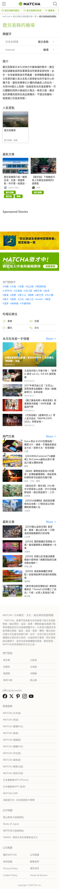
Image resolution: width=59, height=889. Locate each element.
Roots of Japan (11, 823)
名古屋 (30, 286)
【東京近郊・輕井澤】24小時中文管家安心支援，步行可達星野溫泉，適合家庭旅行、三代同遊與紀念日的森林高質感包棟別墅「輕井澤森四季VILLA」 (40, 492)
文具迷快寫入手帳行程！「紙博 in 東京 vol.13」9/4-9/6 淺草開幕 (40, 374)
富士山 (22, 295)
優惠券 (51, 10)
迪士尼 (30, 299)
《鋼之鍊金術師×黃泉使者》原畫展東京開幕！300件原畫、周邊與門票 (40, 403)
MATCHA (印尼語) (12, 753)
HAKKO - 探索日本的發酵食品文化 (20, 837)
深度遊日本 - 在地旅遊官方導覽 (19, 799)
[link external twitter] (12, 697)
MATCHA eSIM (10, 793)
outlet (40, 299)
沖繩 (6, 286)
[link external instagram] (25, 697)
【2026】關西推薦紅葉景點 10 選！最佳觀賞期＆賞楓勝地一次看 (40, 545)
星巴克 (40, 295)
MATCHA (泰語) (11, 733)
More (50, 338)
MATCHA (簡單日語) (13, 766)
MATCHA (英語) (11, 719)
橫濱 (6, 295)
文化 (36, 327)
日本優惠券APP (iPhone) (16, 779)
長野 (13, 295)
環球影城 (41, 286)
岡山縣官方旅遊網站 (13, 817)
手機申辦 (25, 303)
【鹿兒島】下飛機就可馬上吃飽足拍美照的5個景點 (43, 180)
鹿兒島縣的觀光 (12, 10)
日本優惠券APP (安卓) (14, 786)
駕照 (13, 299)
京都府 (6, 666)
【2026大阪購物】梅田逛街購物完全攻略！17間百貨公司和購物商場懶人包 (39, 504)
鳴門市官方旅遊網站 (13, 830)
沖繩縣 (33, 673)
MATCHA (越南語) (12, 759)
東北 (6, 299)
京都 (21, 286)
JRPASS (8, 290)
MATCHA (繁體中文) (13, 726)
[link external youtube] (32, 697)
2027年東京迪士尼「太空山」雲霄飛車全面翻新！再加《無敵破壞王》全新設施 (40, 388)
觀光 (10, 327)
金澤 (47, 290)
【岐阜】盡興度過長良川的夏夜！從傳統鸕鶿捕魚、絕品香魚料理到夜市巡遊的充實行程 (40, 474)
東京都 (6, 660)
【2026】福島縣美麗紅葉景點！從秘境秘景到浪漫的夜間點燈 (40, 574)
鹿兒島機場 (10, 130)
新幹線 (14, 303)
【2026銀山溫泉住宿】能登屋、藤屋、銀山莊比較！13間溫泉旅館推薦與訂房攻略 (39, 530)
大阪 (13, 286)
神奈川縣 (7, 680)
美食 (10, 321)
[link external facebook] (6, 697)
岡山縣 (33, 680)
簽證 (48, 299)
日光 (21, 299)
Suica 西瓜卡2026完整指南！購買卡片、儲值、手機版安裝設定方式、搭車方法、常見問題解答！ (40, 445)
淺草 (6, 303)
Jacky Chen (13, 187)
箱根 (31, 295)
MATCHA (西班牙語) (13, 773)
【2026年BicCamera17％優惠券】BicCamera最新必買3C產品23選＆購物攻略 (39, 459)
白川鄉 (49, 295)
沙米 (38, 187)
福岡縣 (6, 673)
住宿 (36, 321)
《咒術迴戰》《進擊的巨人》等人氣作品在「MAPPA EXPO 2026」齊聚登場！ (39, 418)
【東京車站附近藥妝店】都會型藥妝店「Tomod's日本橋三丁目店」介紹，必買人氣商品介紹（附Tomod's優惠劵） (40, 590)
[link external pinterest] (19, 697)
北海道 (18, 290)
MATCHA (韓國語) (12, 739)
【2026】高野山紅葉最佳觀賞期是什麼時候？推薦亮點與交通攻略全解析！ (40, 559)
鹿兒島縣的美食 (33, 10)
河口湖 (28, 290)
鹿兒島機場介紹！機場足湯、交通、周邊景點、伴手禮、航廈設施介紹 (15, 181)
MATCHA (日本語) (12, 713)
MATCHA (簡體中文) (13, 746)
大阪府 (33, 660)
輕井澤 (38, 290)
